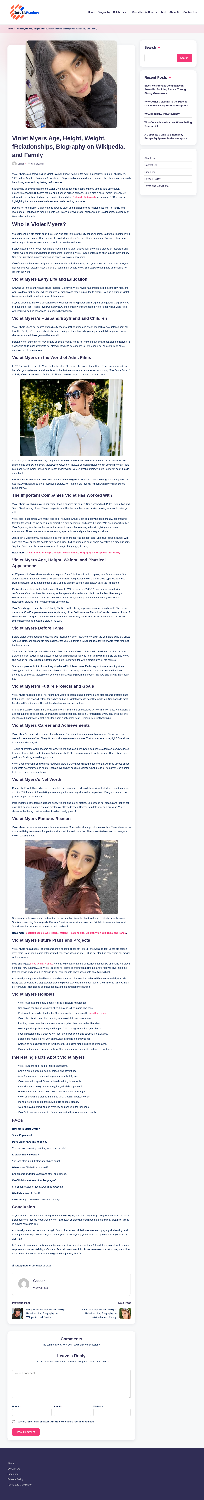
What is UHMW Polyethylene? (162, 114)
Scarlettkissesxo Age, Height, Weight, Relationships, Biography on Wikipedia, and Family (76, 933)
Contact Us (150, 165)
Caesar (39, 1281)
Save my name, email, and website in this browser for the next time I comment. (55, 1421)
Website (98, 1406)
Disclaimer (150, 172)
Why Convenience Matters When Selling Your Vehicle (168, 124)
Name (16, 1406)
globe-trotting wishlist (41, 963)
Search (150, 47)
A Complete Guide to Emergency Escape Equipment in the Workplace (165, 136)
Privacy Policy (152, 179)
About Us (149, 158)
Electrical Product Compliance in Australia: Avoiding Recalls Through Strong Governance (165, 89)
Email (58, 1406)
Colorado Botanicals (84, 197)
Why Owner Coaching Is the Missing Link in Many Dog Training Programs (166, 103)
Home (10, 28)
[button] (40, 1288)
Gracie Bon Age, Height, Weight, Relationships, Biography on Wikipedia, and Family (73, 552)
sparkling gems (97, 1013)
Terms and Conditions (156, 186)
